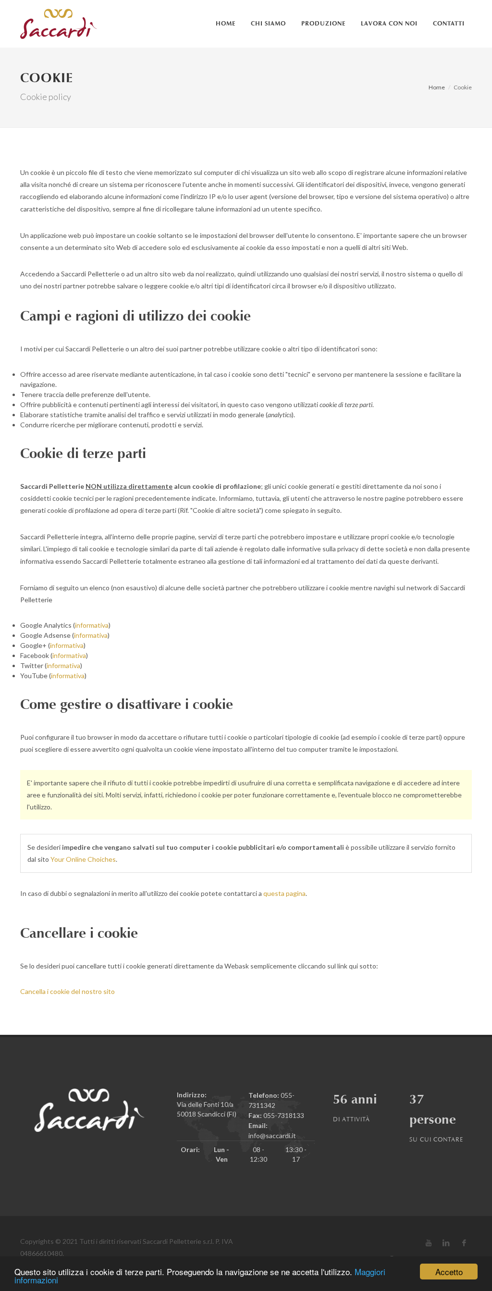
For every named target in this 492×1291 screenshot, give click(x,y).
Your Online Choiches (83, 859)
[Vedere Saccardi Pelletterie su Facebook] (464, 1243)
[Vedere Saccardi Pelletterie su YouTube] (428, 1243)
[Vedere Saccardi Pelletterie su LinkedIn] (446, 1243)
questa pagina (284, 893)
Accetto (449, 1272)
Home (437, 87)
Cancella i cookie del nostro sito (67, 991)
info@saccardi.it (272, 1135)
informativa (92, 625)
